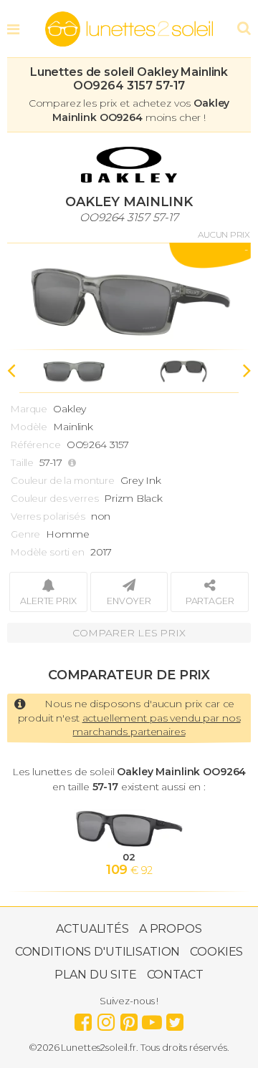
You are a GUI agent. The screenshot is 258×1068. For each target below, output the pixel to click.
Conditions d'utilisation (98, 951)
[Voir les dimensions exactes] (74, 462)
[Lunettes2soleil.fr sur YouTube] (152, 1019)
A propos (170, 929)
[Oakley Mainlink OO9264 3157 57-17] (129, 296)
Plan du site (95, 974)
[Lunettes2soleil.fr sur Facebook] (83, 1019)
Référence (36, 444)
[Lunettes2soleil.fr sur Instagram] (106, 1019)
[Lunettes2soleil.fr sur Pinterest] (129, 1019)
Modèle (29, 426)
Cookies (216, 951)
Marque (29, 408)
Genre (25, 534)
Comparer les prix (129, 632)
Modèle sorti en (48, 552)
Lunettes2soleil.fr (129, 29)
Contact (175, 974)
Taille (22, 462)
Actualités (92, 929)
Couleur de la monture (63, 480)
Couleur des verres (54, 498)
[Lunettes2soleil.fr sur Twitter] (175, 1019)
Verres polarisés (48, 516)
